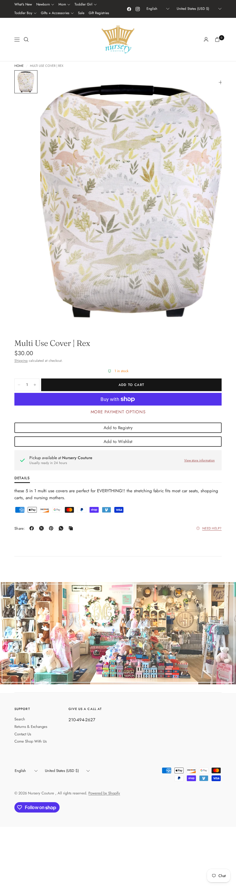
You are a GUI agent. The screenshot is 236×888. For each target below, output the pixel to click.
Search (19, 719)
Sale (81, 13)
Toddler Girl (83, 4)
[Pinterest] (52, 528)
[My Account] (206, 39)
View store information (199, 460)
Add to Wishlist (118, 441)
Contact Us (22, 734)
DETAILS (22, 478)
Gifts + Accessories (55, 13)
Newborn (43, 4)
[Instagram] (137, 9)
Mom (62, 4)
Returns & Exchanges (30, 726)
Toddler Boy (23, 13)
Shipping (21, 360)
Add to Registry (118, 428)
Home (19, 65)
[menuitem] (23, 4)
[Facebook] (129, 9)
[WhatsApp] (62, 528)
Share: (19, 528)
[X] (42, 528)
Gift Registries (99, 13)
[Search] (26, 39)
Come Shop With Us (30, 741)
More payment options (118, 412)
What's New (23, 4)
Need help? (212, 528)
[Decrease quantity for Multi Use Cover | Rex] (19, 385)
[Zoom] (220, 82)
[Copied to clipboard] (71, 528)
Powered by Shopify (104, 793)
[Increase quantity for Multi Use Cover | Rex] (35, 385)
